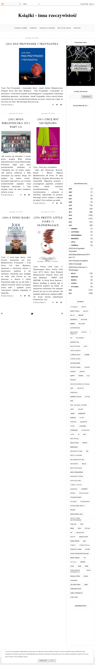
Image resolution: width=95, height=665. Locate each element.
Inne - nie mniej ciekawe (78, 405)
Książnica (83, 422)
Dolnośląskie (75, 363)
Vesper (82, 562)
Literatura (85, 430)
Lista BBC (82, 426)
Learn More (43, 660)
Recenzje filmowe (47, 28)
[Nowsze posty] (2, 314)
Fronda (73, 380)
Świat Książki (74, 558)
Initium (87, 397)
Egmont (73, 371)
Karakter (81, 413)
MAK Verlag (74, 438)
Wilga (86, 576)
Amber (72, 324)
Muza (84, 464)
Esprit (72, 376)
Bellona (82, 324)
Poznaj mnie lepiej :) (77, 506)
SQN (84, 541)
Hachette (80, 388)
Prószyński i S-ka (76, 514)
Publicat (73, 524)
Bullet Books (75, 346)
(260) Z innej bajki (16, 217)
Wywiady (33, 28)
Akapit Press (74, 311)
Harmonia (73, 392)
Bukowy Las (74, 342)
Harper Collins (75, 397)
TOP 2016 (73, 562)
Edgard (87, 367)
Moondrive (74, 464)
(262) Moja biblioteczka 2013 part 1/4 (16, 122)
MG (87, 451)
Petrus (72, 493)
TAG (84, 558)
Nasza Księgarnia (76, 472)
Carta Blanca (75, 350)
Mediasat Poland (76, 451)
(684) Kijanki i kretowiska (81, 67)
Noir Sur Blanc (75, 480)
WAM (86, 566)
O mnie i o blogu (76, 485)
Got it (53, 660)
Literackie (74, 430)
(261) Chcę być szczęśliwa (78, 261)
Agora (83, 307)
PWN (81, 524)
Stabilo (73, 545)
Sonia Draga (74, 541)
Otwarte (84, 489)
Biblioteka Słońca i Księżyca (80, 333)
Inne (71, 401)
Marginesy (74, 447)
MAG (84, 434)
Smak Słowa (83, 537)
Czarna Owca (75, 355)
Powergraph (85, 501)
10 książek (74, 307)
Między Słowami (76, 455)
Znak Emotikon (75, 589)
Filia (88, 376)
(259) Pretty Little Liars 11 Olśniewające (48, 221)
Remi (79, 528)
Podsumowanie (75, 497)
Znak (86, 584)
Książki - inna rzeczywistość (47, 15)
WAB (79, 566)
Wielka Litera (75, 576)
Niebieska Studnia (76, 476)
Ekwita (82, 371)
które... (73, 426)
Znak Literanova (76, 593)
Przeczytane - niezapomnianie (80, 519)
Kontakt (77, 28)
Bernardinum (75, 328)
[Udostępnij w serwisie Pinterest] (61, 105)
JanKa (72, 413)
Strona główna (20, 28)
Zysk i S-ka (74, 597)
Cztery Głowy (75, 359)
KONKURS (73, 422)
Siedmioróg (80, 532)
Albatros (73, 319)
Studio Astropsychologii (79, 553)
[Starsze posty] (62, 314)
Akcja (72, 315)
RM (71, 532)
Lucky (72, 434)
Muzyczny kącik (64, 28)
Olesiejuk (73, 489)
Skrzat (72, 537)
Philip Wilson (83, 493)
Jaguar (80, 409)
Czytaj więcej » (7, 104)
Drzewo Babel (75, 367)
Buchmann (80, 338)
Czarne (86, 355)
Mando (84, 443)
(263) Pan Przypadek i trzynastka (32, 43)
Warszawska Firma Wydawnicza (80, 571)
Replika (87, 528)
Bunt (85, 346)
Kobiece (73, 418)
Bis (71, 338)
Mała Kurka (74, 443)
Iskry (72, 409)
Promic (72, 510)
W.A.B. (72, 566)
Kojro (82, 418)
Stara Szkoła (84, 545)
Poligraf (73, 501)
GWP (71, 388)
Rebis (72, 528)
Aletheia (84, 319)
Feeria (80, 376)
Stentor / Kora (75, 549)
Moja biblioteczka (77, 459)
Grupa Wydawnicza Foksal (80, 384)
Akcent (85, 311)
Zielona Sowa (75, 584)
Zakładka (73, 580)
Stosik (87, 549)
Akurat (81, 315)
